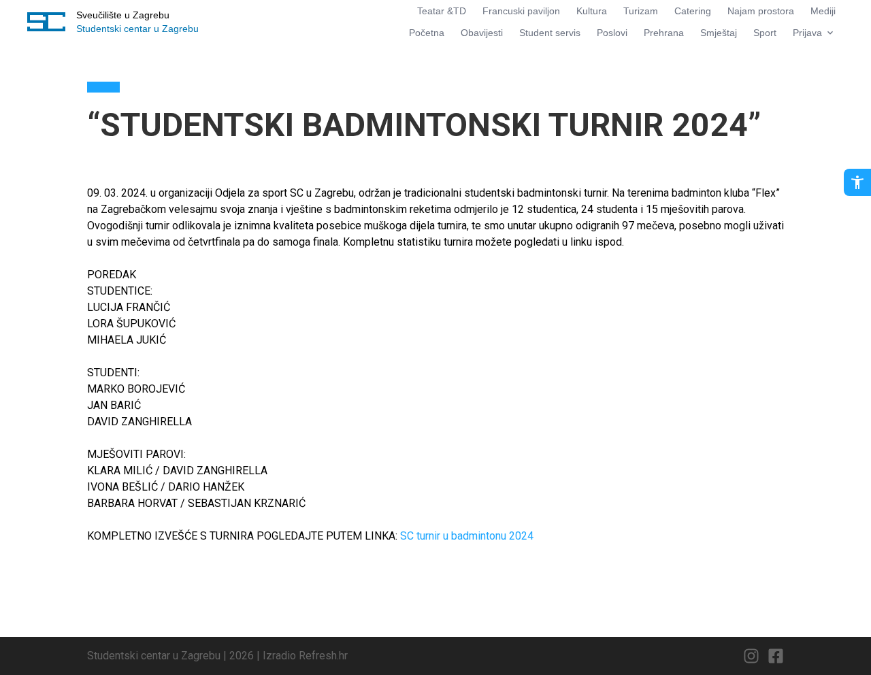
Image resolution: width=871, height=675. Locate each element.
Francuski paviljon (521, 10)
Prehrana (664, 32)
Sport (764, 32)
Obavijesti (482, 32)
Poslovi (612, 32)
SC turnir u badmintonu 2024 (466, 535)
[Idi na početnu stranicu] (46, 22)
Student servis (549, 32)
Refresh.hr (323, 655)
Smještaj (718, 32)
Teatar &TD (441, 10)
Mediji (823, 10)
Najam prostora (760, 10)
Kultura (591, 10)
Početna (426, 32)
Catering (692, 10)
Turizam (640, 10)
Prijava (807, 32)
